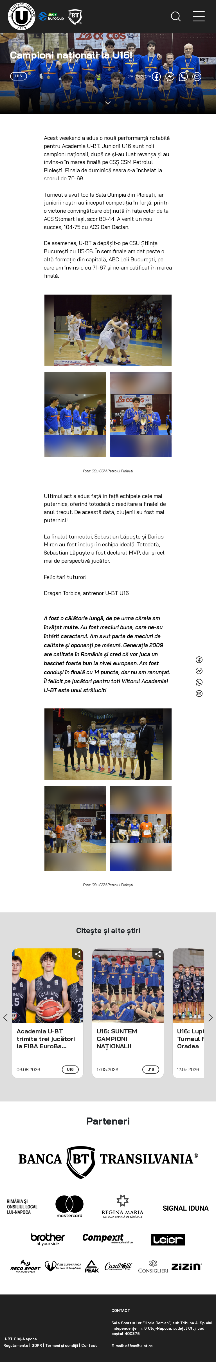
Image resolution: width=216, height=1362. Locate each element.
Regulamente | (16, 1345)
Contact (88, 1345)
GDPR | (37, 1345)
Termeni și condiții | (62, 1345)
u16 (70, 1069)
